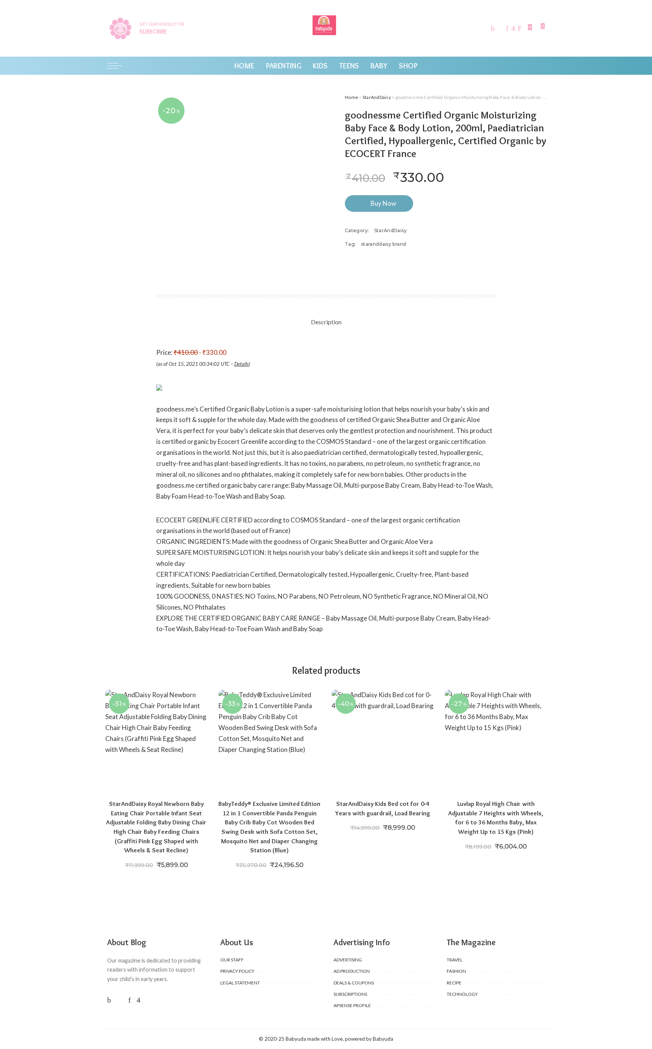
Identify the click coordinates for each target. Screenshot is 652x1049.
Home (351, 97)
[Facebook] (493, 28)
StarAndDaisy (377, 97)
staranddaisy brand (383, 244)
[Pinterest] (507, 28)
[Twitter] (500, 28)
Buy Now (383, 203)
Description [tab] (326, 321)
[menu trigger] (118, 66)
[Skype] (520, 28)
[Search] (540, 66)
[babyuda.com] (326, 28)
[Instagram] (513, 28)
